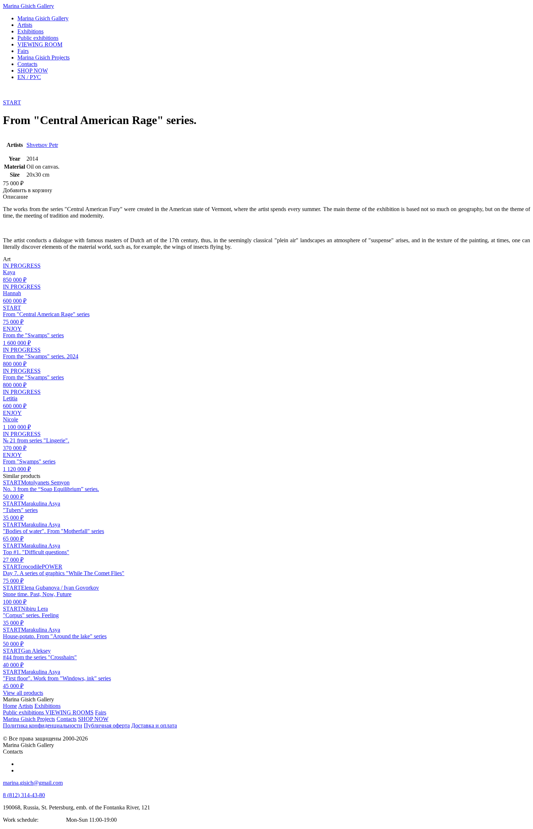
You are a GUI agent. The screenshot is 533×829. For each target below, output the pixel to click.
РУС (29, 77)
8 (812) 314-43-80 (24, 795)
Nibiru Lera (34, 609)
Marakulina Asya (40, 503)
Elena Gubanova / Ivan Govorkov (60, 588)
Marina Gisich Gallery (28, 6)
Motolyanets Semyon (45, 482)
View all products (23, 693)
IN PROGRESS (22, 266)
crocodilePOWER (41, 567)
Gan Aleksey (36, 651)
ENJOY (12, 329)
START (12, 102)
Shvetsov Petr (42, 145)
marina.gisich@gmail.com (33, 783)
